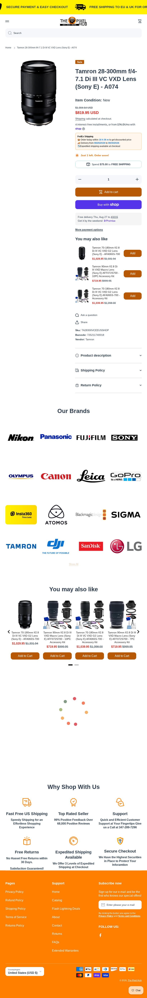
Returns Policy (14, 925)
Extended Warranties (65, 950)
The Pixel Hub (135, 980)
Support (120, 813)
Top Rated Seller (73, 813)
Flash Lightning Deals (66, 908)
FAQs (55, 942)
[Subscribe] (137, 904)
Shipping (80, 118)
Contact (57, 925)
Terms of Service (16, 917)
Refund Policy (14, 900)
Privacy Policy (14, 891)
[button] (140, 21)
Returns (57, 933)
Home (8, 47)
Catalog (57, 900)
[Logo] (73, 21)
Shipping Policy (15, 908)
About (56, 917)
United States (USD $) (22, 972)
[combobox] (73, 32)
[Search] (8, 32)
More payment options (89, 229)
